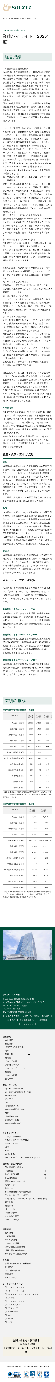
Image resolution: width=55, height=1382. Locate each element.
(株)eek (8, 1315)
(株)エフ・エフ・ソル (14, 1287)
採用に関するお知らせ (15, 1250)
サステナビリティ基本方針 (17, 1140)
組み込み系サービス (14, 1123)
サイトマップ (27, 1024)
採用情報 (7, 1229)
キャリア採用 (11, 1240)
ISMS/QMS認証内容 (14, 1047)
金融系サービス (12, 1120)
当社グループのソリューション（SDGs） (24, 1158)
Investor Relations (14, 30)
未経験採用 (10, 1236)
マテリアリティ (12, 1143)
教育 (7, 1113)
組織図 (8, 1058)
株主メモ (9, 1188)
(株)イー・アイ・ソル (14, 1291)
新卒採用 (9, 1233)
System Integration (14, 1088)
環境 (7, 1147)
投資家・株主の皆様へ (13, 1164)
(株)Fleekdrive (11, 1312)
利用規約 (11, 1020)
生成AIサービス (12, 1095)
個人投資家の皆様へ (14, 1167)
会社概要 (9, 1040)
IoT (6, 1102)
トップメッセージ (13, 1137)
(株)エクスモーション (14, 1301)
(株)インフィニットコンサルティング (21, 1294)
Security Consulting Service (18, 1092)
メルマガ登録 (11, 1075)
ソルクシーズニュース (15, 1068)
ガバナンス (10, 1154)
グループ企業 (11, 1061)
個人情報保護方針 (27, 1020)
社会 (7, 1151)
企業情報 (7, 1037)
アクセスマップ (12, 1065)
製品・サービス (10, 1085)
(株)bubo (9, 1319)
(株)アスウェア (11, 1308)
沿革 (7, 1051)
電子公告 (9, 1202)
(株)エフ (8, 1322)
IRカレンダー (11, 1213)
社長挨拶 (9, 1044)
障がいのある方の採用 (15, 1247)
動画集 (8, 1072)
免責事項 (9, 1206)
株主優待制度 (11, 1178)
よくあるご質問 (12, 1016)
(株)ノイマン (10, 1298)
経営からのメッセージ (15, 1181)
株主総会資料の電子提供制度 (18, 1192)
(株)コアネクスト (12, 1305)
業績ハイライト (12, 1185)
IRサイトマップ (12, 1220)
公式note (9, 1079)
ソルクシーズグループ (13, 1284)
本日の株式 (26, 1199)
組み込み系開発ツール (15, 1109)
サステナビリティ (11, 1133)
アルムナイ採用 (12, 1243)
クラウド (9, 1099)
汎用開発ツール (12, 1106)
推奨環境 (43, 1020)
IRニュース (10, 1209)
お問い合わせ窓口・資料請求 (36, 1016)
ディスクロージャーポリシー (18, 1195)
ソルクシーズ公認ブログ (16, 1254)
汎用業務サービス (13, 1116)
